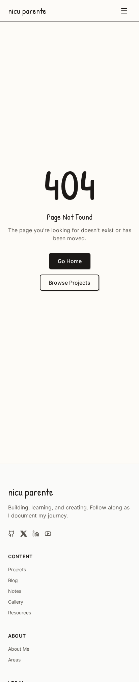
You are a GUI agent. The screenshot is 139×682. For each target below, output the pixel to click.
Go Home (70, 261)
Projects (17, 569)
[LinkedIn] (35, 533)
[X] (23, 533)
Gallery (15, 602)
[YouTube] (48, 533)
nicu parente (27, 10)
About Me (18, 649)
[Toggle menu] (124, 10)
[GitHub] (11, 533)
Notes (14, 591)
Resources (19, 612)
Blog (13, 580)
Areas (14, 659)
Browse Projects (69, 282)
